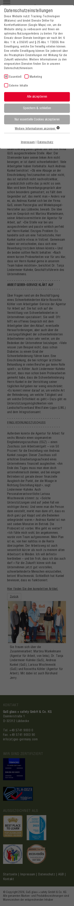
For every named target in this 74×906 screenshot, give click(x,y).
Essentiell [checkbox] (15, 76)
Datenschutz (45, 142)
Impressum (28, 142)
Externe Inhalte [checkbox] (18, 85)
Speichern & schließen (37, 108)
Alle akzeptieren (37, 96)
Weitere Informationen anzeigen (35, 128)
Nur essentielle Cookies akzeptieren (37, 119)
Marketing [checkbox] (36, 76)
